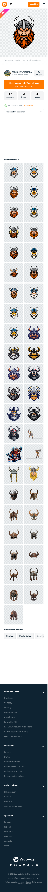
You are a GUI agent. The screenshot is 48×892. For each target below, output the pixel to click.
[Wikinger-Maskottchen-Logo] (13, 733)
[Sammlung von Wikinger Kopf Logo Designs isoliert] (13, 170)
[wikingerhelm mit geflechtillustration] (13, 773)
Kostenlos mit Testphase (24, 84)
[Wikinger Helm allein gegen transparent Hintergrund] (13, 814)
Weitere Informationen (16, 110)
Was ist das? (28, 105)
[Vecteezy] (4, 4)
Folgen (39, 75)
